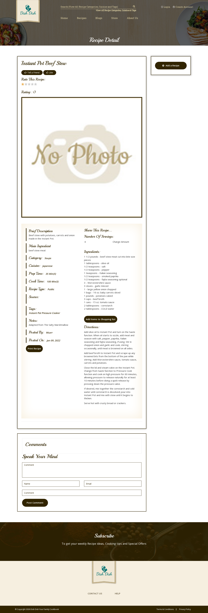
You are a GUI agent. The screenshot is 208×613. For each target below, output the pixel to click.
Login (167, 7)
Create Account (184, 7)
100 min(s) (52, 281)
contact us (95, 593)
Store (114, 18)
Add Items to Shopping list (100, 319)
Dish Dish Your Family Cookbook (45, 609)
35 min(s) (51, 274)
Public (51, 289)
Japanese (47, 266)
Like (51, 72)
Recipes (81, 18)
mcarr (49, 332)
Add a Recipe (172, 65)
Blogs (98, 18)
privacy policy (185, 609)
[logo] (28, 11)
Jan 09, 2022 (53, 340)
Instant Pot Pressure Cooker (44, 312)
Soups (47, 258)
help (117, 593)
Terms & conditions (165, 609)
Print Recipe (34, 348)
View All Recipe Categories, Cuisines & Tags (116, 10)
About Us (132, 18)
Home (64, 18)
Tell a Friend (33, 72)
